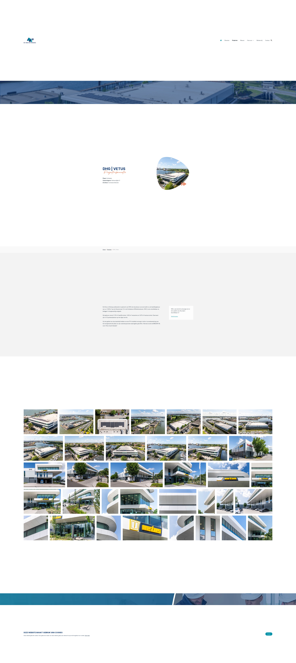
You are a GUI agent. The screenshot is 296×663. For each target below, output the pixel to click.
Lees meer (87, 635)
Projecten (234, 40)
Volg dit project (174, 316)
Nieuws (242, 40)
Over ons (249, 40)
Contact (267, 40)
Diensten (226, 40)
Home (221, 40)
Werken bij (259, 40)
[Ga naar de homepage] (30, 40)
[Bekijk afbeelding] (41, 421)
